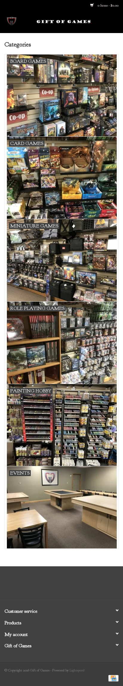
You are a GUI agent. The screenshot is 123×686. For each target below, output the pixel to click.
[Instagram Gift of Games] (77, 584)
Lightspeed (77, 670)
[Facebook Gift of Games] (45, 584)
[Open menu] (11, 20)
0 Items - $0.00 (108, 5)
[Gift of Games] (73, 21)
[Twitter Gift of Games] (56, 584)
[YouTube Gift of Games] (67, 584)
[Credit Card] (112, 677)
